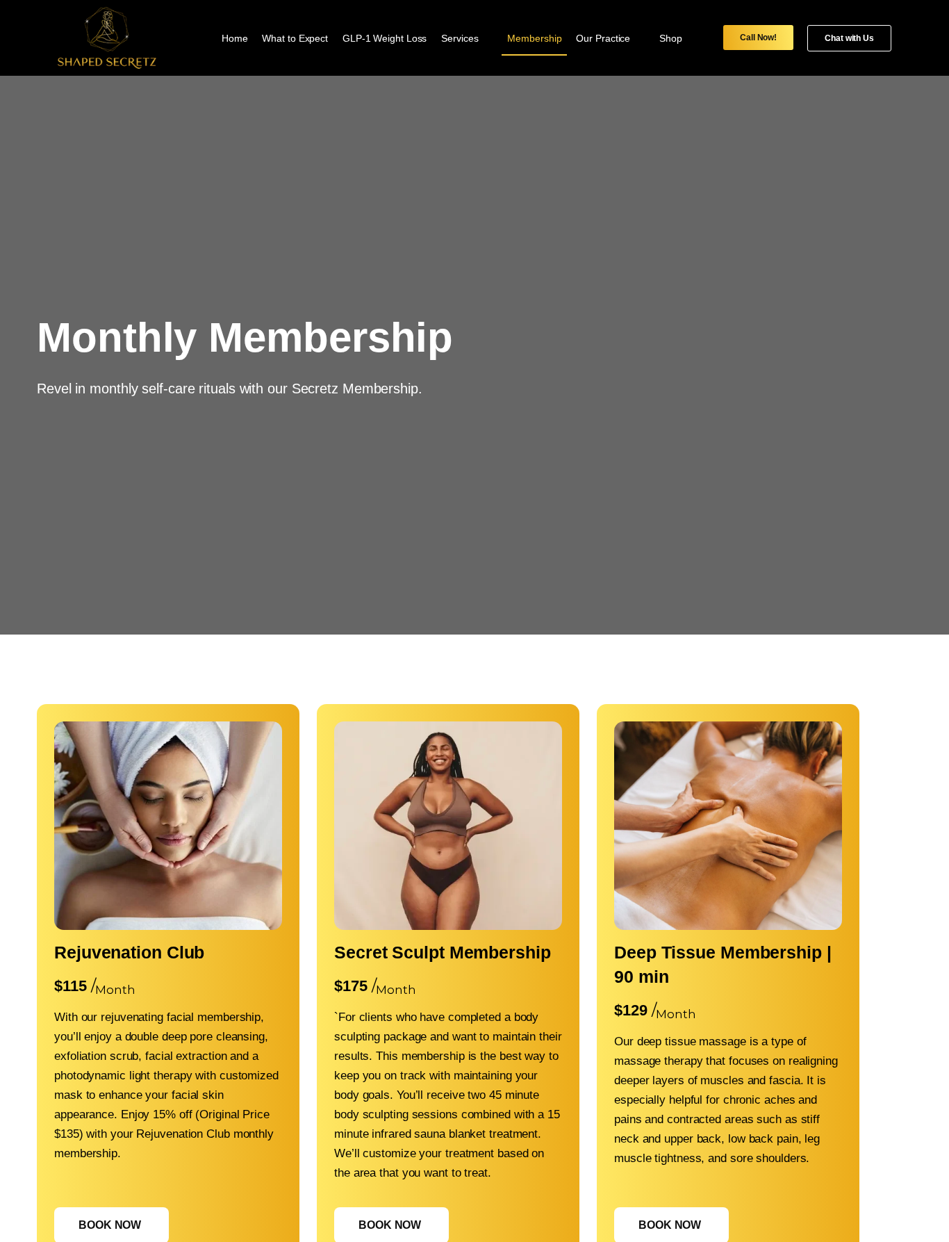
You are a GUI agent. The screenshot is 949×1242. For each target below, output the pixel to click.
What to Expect (295, 38)
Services (459, 38)
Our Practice (603, 38)
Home (235, 38)
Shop (670, 38)
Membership (534, 38)
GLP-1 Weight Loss (385, 38)
